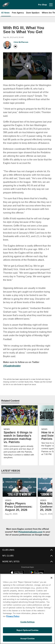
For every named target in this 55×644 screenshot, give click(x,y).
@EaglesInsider (11, 361)
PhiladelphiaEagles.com (30, 528)
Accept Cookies (27, 638)
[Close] (51, 580)
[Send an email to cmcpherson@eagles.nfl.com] (15, 46)
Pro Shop (42, 4)
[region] (27, 610)
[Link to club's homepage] (5, 3)
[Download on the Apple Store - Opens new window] (16, 569)
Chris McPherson (21, 42)
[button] (27, 65)
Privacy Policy (35, 616)
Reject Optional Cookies (27, 630)
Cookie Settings (27, 622)
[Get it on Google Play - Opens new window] (37, 570)
